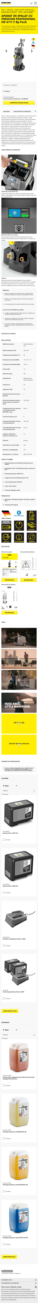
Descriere (6, 111)
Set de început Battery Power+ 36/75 (13, 992)
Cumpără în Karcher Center (19, 103)
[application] (19, 638)
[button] (6, 51)
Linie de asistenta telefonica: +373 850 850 (15, 99)
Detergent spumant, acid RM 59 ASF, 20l (14, 1132)
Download (10, 580)
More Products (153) (10, 1011)
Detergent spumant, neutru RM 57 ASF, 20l (15, 1237)
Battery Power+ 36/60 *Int (10, 886)
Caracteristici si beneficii (22, 111)
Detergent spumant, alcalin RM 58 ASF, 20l (15, 1185)
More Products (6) (9, 1257)
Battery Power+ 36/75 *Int (10, 833)
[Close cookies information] (36, 1287)
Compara (7, 91)
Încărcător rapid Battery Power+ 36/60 (14, 939)
